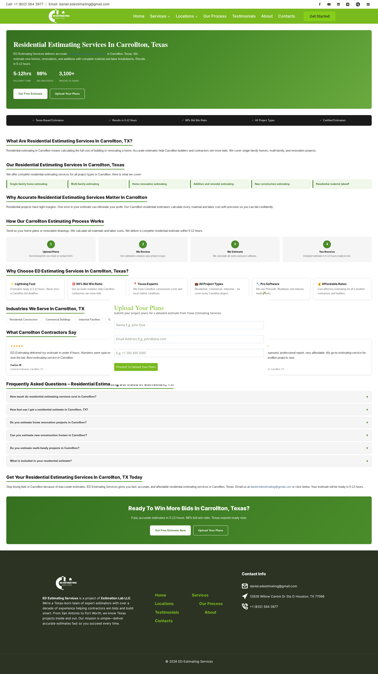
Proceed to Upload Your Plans (136, 367)
